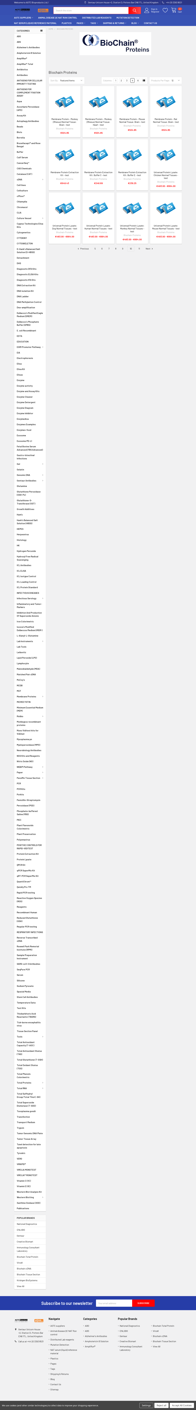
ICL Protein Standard (27, 587)
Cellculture (22, 190)
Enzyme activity (25, 385)
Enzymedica (23, 419)
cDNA (19, 179)
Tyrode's (21, 1153)
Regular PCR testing (27, 926)
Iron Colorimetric (25, 621)
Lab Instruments (25, 641)
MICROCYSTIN (24, 702)
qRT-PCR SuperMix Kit (28, 876)
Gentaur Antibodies (26, 480)
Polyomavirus (23, 839)
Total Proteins (24, 1082)
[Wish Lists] (167, 10)
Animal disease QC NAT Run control (57, 17)
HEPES (20, 529)
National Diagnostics (27, 1224)
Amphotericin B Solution (29, 53)
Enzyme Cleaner (25, 397)
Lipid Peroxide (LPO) (27, 657)
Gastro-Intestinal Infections (26, 457)
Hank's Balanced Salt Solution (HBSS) (27, 522)
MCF (19, 691)
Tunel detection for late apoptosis (29, 1146)
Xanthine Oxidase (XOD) (28, 1203)
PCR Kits (21, 789)
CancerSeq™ (23, 163)
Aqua (19, 101)
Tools (19, 1036)
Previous (84, 248)
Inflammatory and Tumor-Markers (29, 606)
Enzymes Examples (26, 424)
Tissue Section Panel (27, 1031)
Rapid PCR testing (26, 892)
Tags (93, 23)
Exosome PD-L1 (24, 441)
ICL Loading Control (26, 582)
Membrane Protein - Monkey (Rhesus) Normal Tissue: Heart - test (98, 122)
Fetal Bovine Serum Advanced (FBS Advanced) (30, 448)
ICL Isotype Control (26, 576)
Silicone (21, 980)
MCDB (20, 685)
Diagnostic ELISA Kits (27, 274)
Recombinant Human (27, 912)
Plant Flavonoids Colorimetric (25, 827)
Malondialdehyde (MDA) (28, 668)
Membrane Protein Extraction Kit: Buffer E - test (132, 173)
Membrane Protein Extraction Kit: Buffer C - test (98, 173)
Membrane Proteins (26, 696)
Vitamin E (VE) (24, 1186)
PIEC (19, 820)
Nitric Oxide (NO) (25, 761)
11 (139, 248)
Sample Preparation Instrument (27, 957)
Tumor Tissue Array (26, 1139)
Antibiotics (22, 69)
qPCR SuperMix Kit (26, 870)
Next (148, 248)
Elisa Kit (21, 369)
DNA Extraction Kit (26, 285)
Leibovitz (21, 652)
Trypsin (20, 1128)
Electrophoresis (25, 358)
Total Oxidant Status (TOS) (27, 1067)
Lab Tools (21, 646)
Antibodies (22, 75)
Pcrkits (20, 794)
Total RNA (22, 1088)
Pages (80, 23)
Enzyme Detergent (26, 402)
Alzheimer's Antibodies (28, 47)
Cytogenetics (23, 232)
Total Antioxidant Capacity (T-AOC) (26, 1044)
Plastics (66, 23)
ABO (19, 36)
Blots (19, 132)
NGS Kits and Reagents (28, 756)
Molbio (20, 716)
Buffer (20, 152)
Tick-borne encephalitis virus (29, 1024)
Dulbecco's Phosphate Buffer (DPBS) (28, 323)
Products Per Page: (160, 80)
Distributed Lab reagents (96, 17)
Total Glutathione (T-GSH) (30, 1059)
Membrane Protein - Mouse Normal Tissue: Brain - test (132, 120)
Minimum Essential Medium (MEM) (30, 709)
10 (131, 248)
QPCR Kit (21, 865)
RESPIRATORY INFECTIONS (30, 932)
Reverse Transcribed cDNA (27, 939)
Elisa (19, 363)
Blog (134, 23)
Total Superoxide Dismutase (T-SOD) (26, 1104)
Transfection (23, 1116)
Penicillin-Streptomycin (28, 800)
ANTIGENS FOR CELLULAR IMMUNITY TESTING (29, 82)
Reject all (161, 1405)
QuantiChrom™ (24, 881)
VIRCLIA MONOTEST (26, 1169)
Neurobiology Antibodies (29, 750)
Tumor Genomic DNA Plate (30, 1133)
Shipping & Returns (113, 23)
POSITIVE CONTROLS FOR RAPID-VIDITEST (29, 847)
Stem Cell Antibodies (27, 997)
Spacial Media (24, 991)
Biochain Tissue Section (28, 1274)
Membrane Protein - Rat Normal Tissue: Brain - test (166, 120)
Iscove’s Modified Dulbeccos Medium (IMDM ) (30, 628)
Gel (18, 464)
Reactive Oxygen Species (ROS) (29, 900)
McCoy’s (21, 680)
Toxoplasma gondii (26, 1111)
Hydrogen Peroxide (26, 551)
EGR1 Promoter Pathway (29, 347)
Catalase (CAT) (24, 174)
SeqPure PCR (23, 969)
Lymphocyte (23, 663)
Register (155, 11)
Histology (21, 540)
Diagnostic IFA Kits (26, 280)
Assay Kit (21, 115)
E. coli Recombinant (26, 330)
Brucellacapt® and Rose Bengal (28, 145)
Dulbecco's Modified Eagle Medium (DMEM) (30, 315)
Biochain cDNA (24, 1268)
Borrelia (21, 137)
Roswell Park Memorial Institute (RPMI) (28, 948)
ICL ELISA (21, 571)
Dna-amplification (26, 307)
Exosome (21, 435)
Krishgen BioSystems (27, 1280)
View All (20, 1286)
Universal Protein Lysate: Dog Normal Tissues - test (64, 227)
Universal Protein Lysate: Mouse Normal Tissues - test (166, 227)
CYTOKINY (22, 238)
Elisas (20, 374)
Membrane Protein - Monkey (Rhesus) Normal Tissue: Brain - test (64, 122)
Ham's (20, 514)
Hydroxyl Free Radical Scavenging (27, 558)
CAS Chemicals (24, 168)
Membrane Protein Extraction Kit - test (65, 173)
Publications (23, 1208)
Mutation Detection (128, 17)
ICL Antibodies (24, 565)
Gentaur (20, 1235)
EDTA (19, 336)
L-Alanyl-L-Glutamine (27, 635)
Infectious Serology (26, 598)
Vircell (20, 1262)
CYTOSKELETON (25, 243)
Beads (20, 126)
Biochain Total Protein (27, 1256)
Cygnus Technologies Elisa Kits (30, 225)
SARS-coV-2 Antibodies (28, 964)
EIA (18, 352)
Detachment (23, 257)
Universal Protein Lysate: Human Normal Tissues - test (98, 227)
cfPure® (21, 196)
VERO (19, 1158)
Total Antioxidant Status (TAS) (29, 1053)
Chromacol (22, 207)
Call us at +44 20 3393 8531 (30, 1341)
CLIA (19, 212)
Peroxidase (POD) (25, 805)
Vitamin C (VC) (24, 1180)
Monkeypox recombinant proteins (29, 723)
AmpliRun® (22, 58)
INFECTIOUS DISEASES (28, 593)
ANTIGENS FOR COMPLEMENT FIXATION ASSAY (28, 92)
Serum (20, 975)
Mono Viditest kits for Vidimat (27, 732)
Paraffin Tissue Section (28, 778)
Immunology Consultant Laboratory (28, 1249)
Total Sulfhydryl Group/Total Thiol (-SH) (28, 1095)
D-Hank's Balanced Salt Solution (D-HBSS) (28, 251)
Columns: (107, 80)
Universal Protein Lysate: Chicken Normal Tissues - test (166, 175)
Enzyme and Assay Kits (28, 391)
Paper (20, 772)
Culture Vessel (24, 218)
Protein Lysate (24, 859)
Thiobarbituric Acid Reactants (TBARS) (26, 1015)
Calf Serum (22, 157)
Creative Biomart (25, 1241)
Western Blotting (25, 1197)
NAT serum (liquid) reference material (35, 23)
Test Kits (21, 1008)
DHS (19, 263)
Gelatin (20, 469)
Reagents (22, 906)
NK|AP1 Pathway (24, 767)
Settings (146, 1405)
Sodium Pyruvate (25, 986)
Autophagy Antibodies (28, 121)
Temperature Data (26, 1002)
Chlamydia (22, 201)
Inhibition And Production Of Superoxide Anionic (29, 614)
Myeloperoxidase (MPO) (28, 745)
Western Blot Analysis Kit (29, 1192)
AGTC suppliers (22, 17)
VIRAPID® (21, 1164)
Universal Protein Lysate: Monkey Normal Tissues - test (132, 228)
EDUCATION (23, 341)
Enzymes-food (24, 430)
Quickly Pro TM (24, 887)
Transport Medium (26, 1122)
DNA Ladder (23, 296)
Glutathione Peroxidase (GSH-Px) (29, 493)
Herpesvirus (23, 534)
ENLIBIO (21, 1229)
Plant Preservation (26, 834)
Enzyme (20, 380)
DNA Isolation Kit (25, 291)
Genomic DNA (23, 475)
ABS (19, 42)
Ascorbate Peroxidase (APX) (28, 108)
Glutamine (22, 486)
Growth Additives (25, 509)
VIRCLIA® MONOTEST (27, 1175)
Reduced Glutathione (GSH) (27, 919)
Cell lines (21, 185)
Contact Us (150, 23)
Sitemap (54, 1389)
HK (18, 545)
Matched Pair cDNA (26, 674)
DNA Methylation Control (29, 302)
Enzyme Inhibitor (25, 413)
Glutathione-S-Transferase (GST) (26, 502)
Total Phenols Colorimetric (24, 1075)
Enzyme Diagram (25, 408)
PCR (19, 783)
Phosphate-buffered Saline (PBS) (27, 813)
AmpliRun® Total (25, 64)
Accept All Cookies (182, 1405)
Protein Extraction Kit (28, 854)
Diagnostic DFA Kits (26, 269)
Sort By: (54, 80)
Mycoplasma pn (24, 739)
